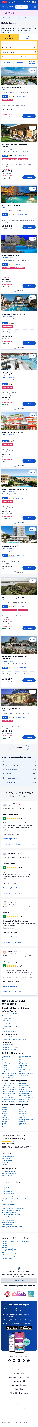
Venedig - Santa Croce (26, 1097)
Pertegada (5, 1062)
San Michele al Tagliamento (24, 1065)
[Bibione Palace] (19, 194)
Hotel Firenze (7, 256)
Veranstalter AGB (19, 1381)
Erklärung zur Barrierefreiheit (19, 1409)
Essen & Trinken (7, 1160)
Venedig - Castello (8, 1084)
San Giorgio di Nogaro (9, 1077)
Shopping (5, 1164)
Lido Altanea (23, 1089)
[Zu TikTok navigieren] (19, 1360)
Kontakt (26, 2)
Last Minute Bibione (8, 1171)
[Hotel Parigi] (19, 697)
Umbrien (22, 1117)
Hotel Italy (5, 1228)
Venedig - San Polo (8, 1101)
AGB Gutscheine (19, 1405)
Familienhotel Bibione (9, 1037)
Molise (21, 1125)
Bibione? (5, 1247)
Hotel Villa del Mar (8, 432)
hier (8, 32)
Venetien (5, 1121)
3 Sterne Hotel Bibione (9, 1029)
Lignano (22, 1062)
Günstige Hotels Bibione (10, 1031)
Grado (4, 1071)
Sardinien (5, 1117)
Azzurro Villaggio (7, 1201)
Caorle (4, 1060)
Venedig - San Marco (8, 1097)
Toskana (4, 1107)
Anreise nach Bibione (9, 1249)
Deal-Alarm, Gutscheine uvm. (19, 1377)
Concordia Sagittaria (8, 1075)
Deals (4, 2)
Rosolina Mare (24, 1093)
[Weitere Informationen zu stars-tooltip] (24, 87)
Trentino (22, 1115)
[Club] (12, 13)
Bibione (21, 1060)
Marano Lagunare (25, 1056)
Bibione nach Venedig (9, 1253)
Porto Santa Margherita (9, 1087)
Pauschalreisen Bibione (9, 1173)
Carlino (21, 1071)
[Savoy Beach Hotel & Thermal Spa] (19, 645)
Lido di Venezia (7, 1095)
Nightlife (5, 1162)
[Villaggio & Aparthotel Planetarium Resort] (19, 361)
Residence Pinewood (8, 1205)
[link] (31, 7)
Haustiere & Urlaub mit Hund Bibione (14, 1039)
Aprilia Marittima (24, 1069)
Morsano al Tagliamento (10, 1073)
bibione (4, 1245)
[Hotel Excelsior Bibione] (19, 478)
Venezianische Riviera (9, 1093)
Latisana (22, 1067)
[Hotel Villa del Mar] (19, 421)
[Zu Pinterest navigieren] (23, 1360)
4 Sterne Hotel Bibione (9, 1026)
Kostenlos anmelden (28, 13)
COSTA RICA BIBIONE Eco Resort (12, 1226)
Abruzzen (22, 1113)
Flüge (4, 1177)
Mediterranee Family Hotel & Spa (14, 598)
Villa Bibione (6, 1021)
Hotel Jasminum (7, 1203)
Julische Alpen (24, 1086)
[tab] (9, 37)
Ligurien (4, 1123)
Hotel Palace (6, 1185)
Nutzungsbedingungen (19, 1385)
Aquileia (4, 1067)
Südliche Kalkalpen (25, 1087)
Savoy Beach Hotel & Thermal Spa (14, 656)
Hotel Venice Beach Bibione (11, 1214)
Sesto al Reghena (25, 1075)
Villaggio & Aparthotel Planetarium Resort (17, 373)
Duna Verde (6, 1086)
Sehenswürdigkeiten (8, 1156)
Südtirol (22, 1107)
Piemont (4, 1125)
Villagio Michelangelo (9, 1222)
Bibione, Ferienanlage (9, 1259)
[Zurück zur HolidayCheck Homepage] (7, 7)
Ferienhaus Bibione (8, 1016)
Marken (21, 1109)
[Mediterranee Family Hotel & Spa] (19, 586)
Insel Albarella (24, 1099)
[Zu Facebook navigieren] (9, 1360)
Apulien (4, 1113)
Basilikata (22, 1123)
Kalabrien (22, 1111)
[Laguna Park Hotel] (19, 76)
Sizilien (4, 1109)
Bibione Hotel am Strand (10, 1047)
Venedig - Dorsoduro (8, 1091)
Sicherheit (19, 1413)
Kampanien (6, 1119)
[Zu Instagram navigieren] (14, 1360)
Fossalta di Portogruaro (9, 1064)
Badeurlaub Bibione (8, 1045)
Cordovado (5, 1069)
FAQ (19, 1369)
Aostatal (22, 1121)
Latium (4, 1115)
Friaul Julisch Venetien (26, 1119)
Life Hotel (5, 546)
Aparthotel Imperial (8, 1220)
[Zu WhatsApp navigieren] (28, 1360)
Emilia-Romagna (7, 1127)
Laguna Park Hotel (9, 87)
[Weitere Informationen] (9, 117)
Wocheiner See (24, 1084)
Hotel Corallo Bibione (9, 1193)
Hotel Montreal (7, 1224)
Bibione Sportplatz (8, 1255)
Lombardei (5, 1111)
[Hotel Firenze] (19, 244)
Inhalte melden (19, 1373)
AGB (19, 1401)
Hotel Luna (5, 1189)
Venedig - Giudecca (25, 1091)
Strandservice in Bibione (10, 1257)
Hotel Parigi (6, 709)
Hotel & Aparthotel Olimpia (11, 1210)
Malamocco (23, 1058)
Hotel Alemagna (7, 1187)
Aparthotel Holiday (9, 314)
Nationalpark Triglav (8, 1099)
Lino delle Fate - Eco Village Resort (14, 145)
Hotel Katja (5, 1216)
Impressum (19, 1417)
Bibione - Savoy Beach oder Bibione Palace (16, 1241)
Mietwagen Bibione (8, 1175)
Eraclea (4, 1066)
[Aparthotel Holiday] (19, 302)
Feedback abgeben (19, 1280)
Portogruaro (6, 1056)
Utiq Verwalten (19, 1397)
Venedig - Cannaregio (9, 1089)
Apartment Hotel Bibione (10, 1013)
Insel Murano (23, 1101)
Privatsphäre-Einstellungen (19, 1393)
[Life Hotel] (19, 534)
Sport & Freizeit (7, 1158)
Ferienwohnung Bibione (10, 1018)
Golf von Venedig (24, 1095)
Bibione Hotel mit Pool (9, 1049)
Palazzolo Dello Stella (26, 1073)
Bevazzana (5, 1058)
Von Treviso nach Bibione (10, 1251)
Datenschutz (19, 1389)
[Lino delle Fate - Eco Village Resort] (19, 133)
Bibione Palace (7, 206)
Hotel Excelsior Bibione (10, 489)
